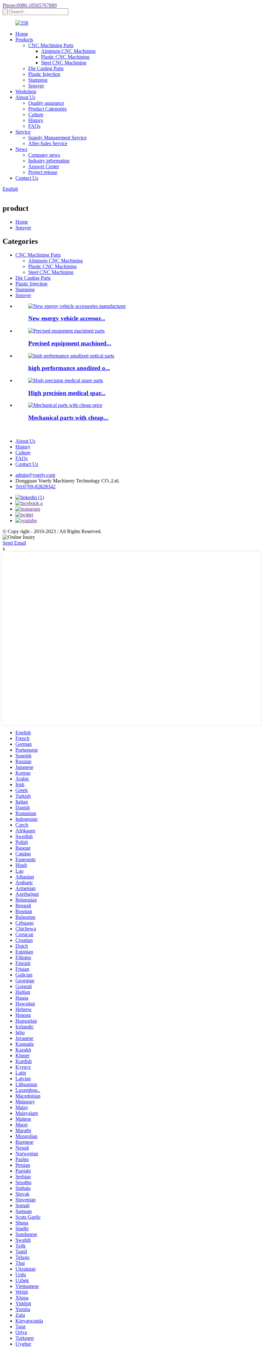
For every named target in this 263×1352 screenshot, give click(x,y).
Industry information (49, 160)
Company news (44, 155)
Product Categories (47, 108)
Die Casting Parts (46, 68)
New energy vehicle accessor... (66, 318)
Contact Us (26, 178)
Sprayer (36, 85)
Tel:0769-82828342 (35, 486)
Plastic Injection (44, 74)
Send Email (14, 543)
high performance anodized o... (69, 368)
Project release (42, 172)
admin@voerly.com (35, 475)
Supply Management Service (57, 137)
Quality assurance (46, 103)
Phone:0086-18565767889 (30, 5)
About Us (25, 97)
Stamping (37, 80)
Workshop (25, 91)
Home (21, 34)
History (35, 120)
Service (22, 132)
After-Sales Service (47, 143)
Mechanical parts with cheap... (68, 417)
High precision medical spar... (67, 393)
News (21, 149)
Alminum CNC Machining (68, 51)
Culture (35, 114)
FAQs (34, 126)
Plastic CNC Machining (65, 57)
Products (24, 39)
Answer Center (43, 166)
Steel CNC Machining (63, 62)
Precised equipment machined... (69, 343)
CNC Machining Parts (50, 45)
